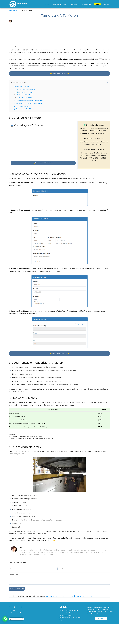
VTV (39, 4)
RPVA (46, 4)
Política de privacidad (15, 613)
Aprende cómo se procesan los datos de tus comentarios (71, 596)
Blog (97, 4)
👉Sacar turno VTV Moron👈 (59, 74)
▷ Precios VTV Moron (21, 106)
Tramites (74, 4)
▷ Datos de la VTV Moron (22, 86)
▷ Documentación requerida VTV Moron (28, 103)
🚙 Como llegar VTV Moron (25, 89)
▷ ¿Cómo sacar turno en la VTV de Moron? (28, 101)
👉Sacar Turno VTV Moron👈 (43, 163)
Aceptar (101, 618)
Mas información (92, 613)
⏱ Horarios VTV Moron (24, 98)
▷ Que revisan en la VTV (22, 109)
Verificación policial (59, 4)
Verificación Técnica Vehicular (69, 610)
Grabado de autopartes (67, 613)
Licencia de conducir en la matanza (71, 617)
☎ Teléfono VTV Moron (25, 95)
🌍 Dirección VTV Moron (25, 92)
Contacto (107, 4)
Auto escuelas (86, 4)
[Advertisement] (61, 33)
